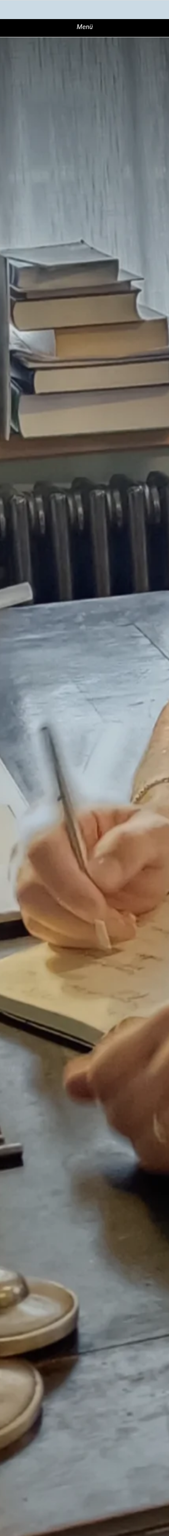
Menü (85, 27)
